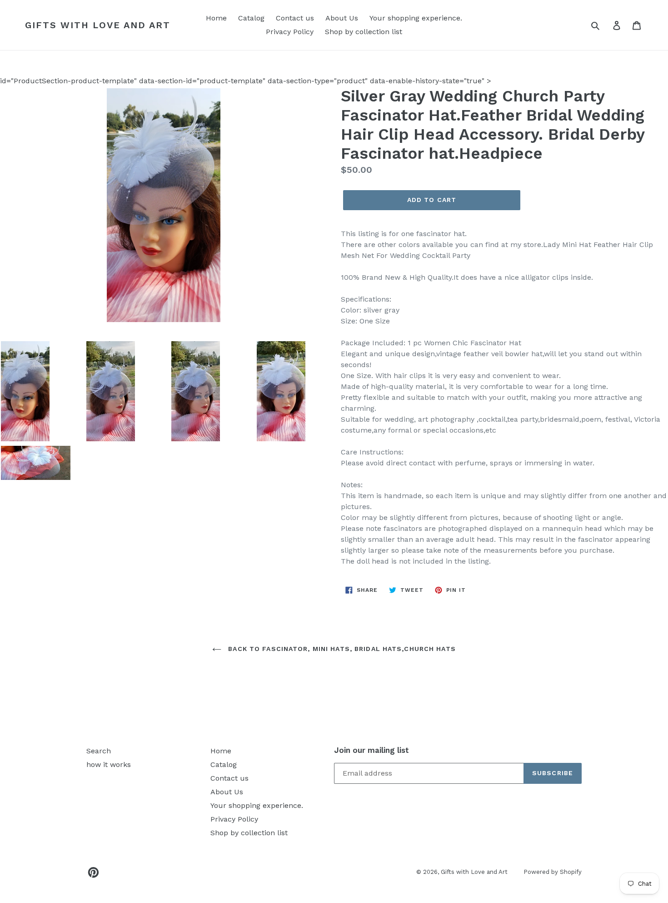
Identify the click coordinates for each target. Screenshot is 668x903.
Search (98, 751)
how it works (108, 764)
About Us (341, 18)
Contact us (295, 18)
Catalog (251, 18)
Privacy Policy (290, 31)
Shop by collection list (363, 31)
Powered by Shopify (552, 871)
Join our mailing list (371, 750)
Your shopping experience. (415, 18)
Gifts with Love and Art (97, 25)
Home (216, 18)
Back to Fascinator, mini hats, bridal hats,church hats (341, 648)
